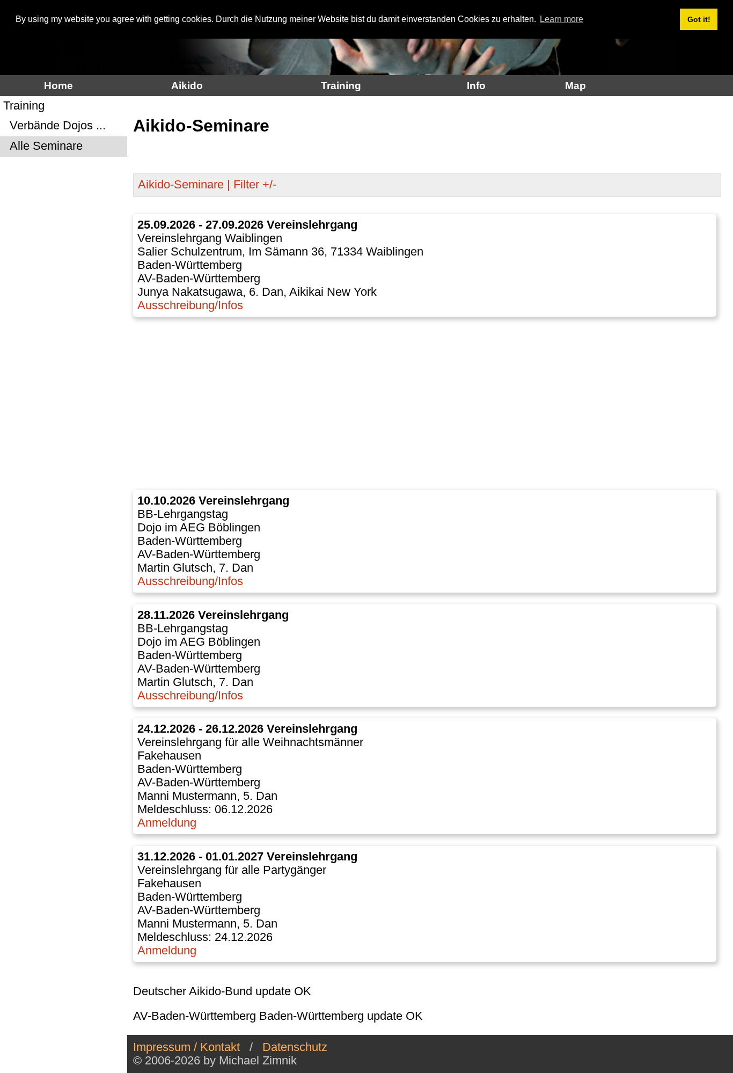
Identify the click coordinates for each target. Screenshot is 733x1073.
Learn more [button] (561, 19)
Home (58, 85)
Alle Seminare (43, 146)
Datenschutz (294, 1047)
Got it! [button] (698, 19)
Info (476, 85)
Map (575, 85)
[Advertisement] (427, 404)
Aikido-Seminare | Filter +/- (207, 184)
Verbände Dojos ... (54, 126)
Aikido (187, 85)
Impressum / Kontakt (186, 1047)
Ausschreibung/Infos (190, 305)
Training (341, 85)
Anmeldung (166, 822)
